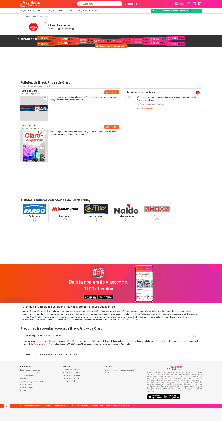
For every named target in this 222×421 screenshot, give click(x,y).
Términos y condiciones (89, 406)
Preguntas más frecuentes (30, 370)
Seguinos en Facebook (71, 372)
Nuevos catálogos (46, 10)
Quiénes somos (26, 385)
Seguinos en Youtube (71, 378)
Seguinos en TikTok (70, 381)
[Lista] (200, 4)
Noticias (23, 390)
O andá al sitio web (145, 108)
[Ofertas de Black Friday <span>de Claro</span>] (64, 39)
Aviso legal (75, 406)
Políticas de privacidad (107, 406)
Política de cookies (124, 406)
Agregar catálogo (26, 387)
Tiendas (70, 10)
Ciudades (93, 10)
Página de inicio (28, 10)
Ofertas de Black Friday (39, 39)
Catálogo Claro (47, 344)
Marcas (23, 379)
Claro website (132, 320)
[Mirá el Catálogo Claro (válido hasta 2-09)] (34, 108)
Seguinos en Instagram (71, 375)
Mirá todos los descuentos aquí (110, 46)
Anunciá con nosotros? (29, 373)
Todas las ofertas (27, 376)
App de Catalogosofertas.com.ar (32, 382)
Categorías (82, 10)
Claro (34, 17)
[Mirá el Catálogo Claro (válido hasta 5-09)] (34, 146)
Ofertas (60, 10)
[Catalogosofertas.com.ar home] (30, 4)
